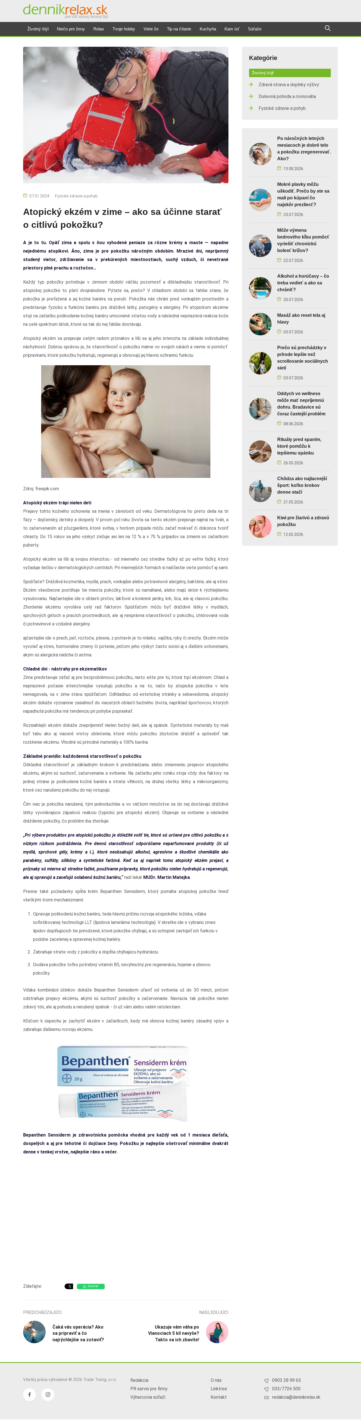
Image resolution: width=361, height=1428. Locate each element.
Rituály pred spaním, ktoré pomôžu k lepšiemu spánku (299, 446)
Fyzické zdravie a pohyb (76, 196)
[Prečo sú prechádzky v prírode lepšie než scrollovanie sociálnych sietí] (260, 363)
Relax (98, 28)
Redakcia (139, 1380)
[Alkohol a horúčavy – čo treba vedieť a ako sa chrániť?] (260, 288)
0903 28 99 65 (286, 1380)
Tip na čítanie (179, 28)
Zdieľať (92, 1286)
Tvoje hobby (124, 28)
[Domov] (65, 11)
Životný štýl (38, 28)
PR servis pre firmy (149, 1388)
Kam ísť (231, 28)
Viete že (151, 28)
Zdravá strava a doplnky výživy (289, 84)
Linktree (219, 1388)
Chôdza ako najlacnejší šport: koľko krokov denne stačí (302, 485)
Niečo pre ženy (71, 28)
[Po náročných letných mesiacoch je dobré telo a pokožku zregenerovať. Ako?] (260, 153)
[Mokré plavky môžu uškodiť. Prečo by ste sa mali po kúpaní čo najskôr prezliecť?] (260, 199)
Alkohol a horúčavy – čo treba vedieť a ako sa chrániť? (303, 283)
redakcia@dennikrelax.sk (296, 1397)
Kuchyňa (208, 28)
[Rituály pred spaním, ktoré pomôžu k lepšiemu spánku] (260, 451)
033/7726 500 (286, 1388)
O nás (216, 1380)
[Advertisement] (125, 1233)
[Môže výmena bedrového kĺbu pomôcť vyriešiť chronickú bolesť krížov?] (260, 245)
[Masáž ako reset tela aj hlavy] (260, 323)
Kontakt (219, 1397)
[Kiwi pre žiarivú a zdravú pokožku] (260, 526)
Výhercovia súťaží (147, 1397)
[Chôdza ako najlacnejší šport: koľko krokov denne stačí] (260, 490)
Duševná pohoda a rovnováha (287, 96)
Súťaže (254, 28)
